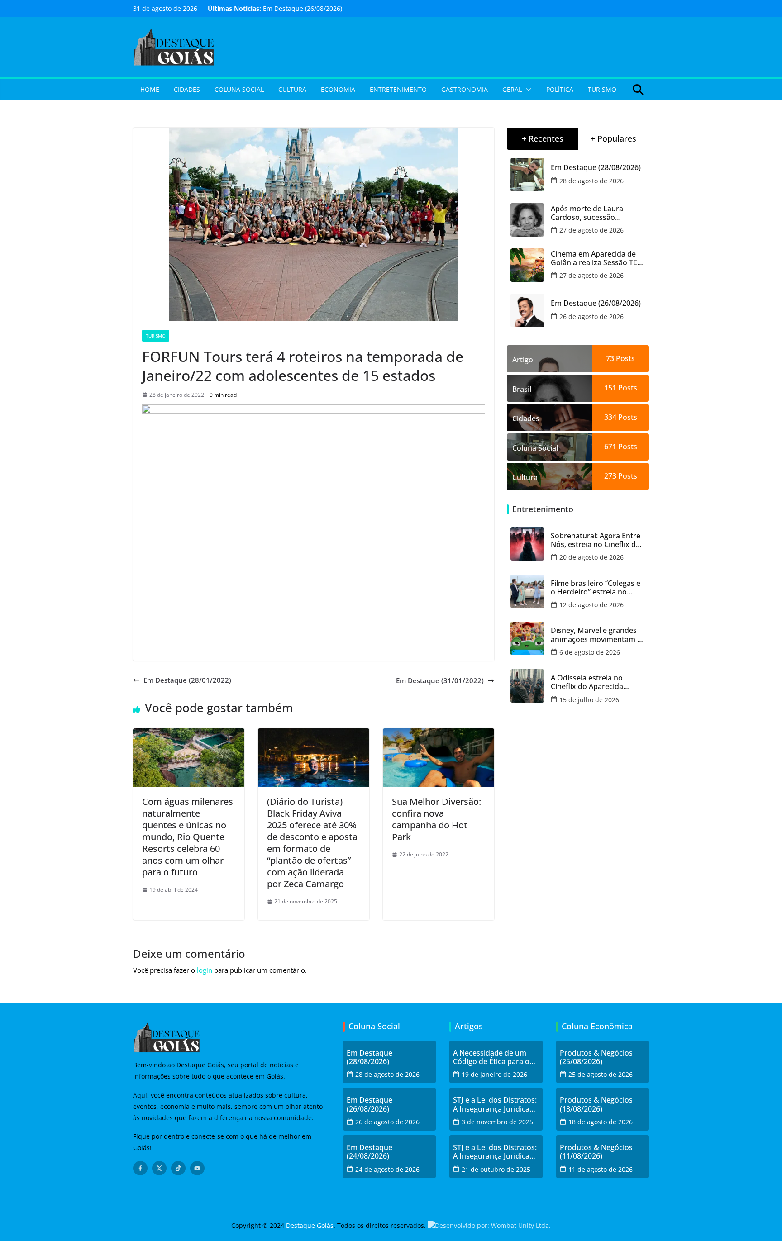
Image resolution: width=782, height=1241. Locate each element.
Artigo (522, 360)
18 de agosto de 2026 (600, 1121)
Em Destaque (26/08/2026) (302, 8)
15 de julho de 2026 (589, 699)
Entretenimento (398, 89)
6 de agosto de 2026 (589, 652)
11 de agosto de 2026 (600, 1169)
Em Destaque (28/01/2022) (187, 680)
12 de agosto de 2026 (591, 604)
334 (610, 417)
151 (610, 388)
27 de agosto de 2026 (591, 230)
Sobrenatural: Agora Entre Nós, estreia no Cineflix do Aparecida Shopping (595, 540)
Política (559, 89)
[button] (527, 89)
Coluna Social (239, 89)
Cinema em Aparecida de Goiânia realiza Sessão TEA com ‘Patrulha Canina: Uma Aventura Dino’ (597, 258)
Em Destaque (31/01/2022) (440, 680)
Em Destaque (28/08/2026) (596, 167)
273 (610, 476)
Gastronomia (464, 89)
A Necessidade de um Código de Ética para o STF (491, 1057)
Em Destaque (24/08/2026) (369, 1151)
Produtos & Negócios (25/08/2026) (596, 1057)
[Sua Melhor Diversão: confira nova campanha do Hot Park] (438, 733)
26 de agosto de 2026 (591, 316)
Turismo (602, 89)
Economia (338, 89)
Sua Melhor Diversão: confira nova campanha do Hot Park (436, 819)
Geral (512, 89)
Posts (624, 358)
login (204, 970)
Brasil (521, 389)
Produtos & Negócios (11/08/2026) (596, 1151)
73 (610, 358)
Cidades (187, 89)
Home (149, 89)
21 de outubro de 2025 (496, 1169)
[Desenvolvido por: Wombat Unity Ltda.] (489, 1225)
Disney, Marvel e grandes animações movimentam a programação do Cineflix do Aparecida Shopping (596, 634)
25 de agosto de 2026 (600, 1074)
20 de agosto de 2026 (591, 557)
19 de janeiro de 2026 (494, 1074)
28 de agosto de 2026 (591, 180)
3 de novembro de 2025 (497, 1121)
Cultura (292, 89)
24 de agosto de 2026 (387, 1169)
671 (610, 447)
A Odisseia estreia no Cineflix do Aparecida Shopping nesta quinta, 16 (595, 682)
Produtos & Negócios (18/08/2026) (596, 1104)
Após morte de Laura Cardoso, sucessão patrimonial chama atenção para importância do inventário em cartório (598, 213)
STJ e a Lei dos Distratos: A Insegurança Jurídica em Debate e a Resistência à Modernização (495, 1104)
